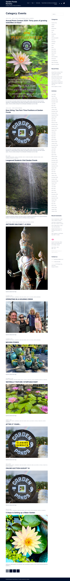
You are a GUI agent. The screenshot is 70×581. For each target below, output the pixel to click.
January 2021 (54, 175)
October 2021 (54, 164)
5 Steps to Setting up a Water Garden (20, 513)
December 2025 (55, 99)
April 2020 (54, 190)
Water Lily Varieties (30, 18)
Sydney (27, 579)
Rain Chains (54, 51)
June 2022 (54, 149)
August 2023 (54, 130)
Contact (55, 4)
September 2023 (55, 128)
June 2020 (54, 186)
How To (26, 510)
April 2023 (54, 137)
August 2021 (54, 167)
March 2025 (54, 107)
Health (53, 36)
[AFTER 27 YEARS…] (27, 442)
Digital (13, 18)
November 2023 (55, 124)
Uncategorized (54, 60)
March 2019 (54, 205)
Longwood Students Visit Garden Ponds (21, 160)
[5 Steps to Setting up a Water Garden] (27, 538)
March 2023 (54, 139)
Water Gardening (22, 18)
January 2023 (54, 143)
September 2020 (55, 181)
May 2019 (53, 203)
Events (16, 18)
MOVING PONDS (12, 342)
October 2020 (54, 179)
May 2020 (53, 188)
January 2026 (54, 98)
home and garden (17, 379)
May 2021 (53, 169)
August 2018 (54, 209)
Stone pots (29, 379)
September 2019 (55, 198)
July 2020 (53, 184)
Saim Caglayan (54, 233)
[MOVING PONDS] (27, 358)
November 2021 (55, 162)
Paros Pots (54, 49)
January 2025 (54, 109)
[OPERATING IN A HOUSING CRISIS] (27, 317)
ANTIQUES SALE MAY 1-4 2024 (18, 224)
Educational (54, 28)
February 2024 (54, 122)
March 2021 (54, 173)
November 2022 (55, 145)
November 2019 (55, 194)
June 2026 (54, 94)
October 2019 (54, 196)
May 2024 (53, 118)
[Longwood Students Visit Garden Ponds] (27, 188)
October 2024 (54, 113)
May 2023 (53, 135)
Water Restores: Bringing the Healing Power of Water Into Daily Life (57, 83)
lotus (52, 45)
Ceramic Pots (54, 22)
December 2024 (55, 111)
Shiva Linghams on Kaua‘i (56, 86)
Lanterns (53, 43)
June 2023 (54, 133)
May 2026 (53, 96)
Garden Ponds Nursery (11, 3)
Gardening (11, 379)
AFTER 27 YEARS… (13, 424)
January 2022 (54, 158)
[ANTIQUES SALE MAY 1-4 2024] (27, 258)
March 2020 (54, 192)
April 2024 (54, 120)
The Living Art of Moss (56, 79)
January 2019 (54, 207)
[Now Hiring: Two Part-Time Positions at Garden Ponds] (27, 130)
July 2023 (53, 132)
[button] (59, 3)
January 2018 (54, 211)
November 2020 (55, 177)
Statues (25, 379)
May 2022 (53, 150)
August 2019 (54, 199)
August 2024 (54, 116)
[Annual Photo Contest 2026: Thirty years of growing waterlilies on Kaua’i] (27, 61)
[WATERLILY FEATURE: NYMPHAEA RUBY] (27, 398)
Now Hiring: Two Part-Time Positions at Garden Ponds (24, 111)
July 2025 (53, 103)
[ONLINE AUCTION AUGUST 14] (27, 486)
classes (7, 510)
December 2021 (55, 160)
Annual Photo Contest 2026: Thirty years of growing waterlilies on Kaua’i (26, 22)
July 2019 (53, 201)
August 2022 (54, 147)
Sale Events (54, 52)
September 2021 (55, 165)
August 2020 (54, 182)
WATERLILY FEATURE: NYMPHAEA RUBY (22, 382)
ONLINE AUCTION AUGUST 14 (18, 468)
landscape (53, 41)
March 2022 (54, 154)
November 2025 (55, 101)
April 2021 (53, 171)
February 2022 (54, 156)
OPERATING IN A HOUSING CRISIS (19, 299)
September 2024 (55, 115)
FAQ (52, 32)
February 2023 (54, 141)
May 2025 (53, 105)
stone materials (54, 56)
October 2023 (54, 126)
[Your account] (61, 3)
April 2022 (54, 152)
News (22, 379)
